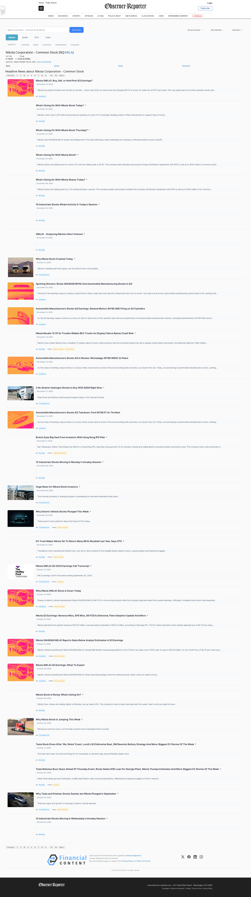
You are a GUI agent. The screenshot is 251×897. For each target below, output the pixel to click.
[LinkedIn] (195, 860)
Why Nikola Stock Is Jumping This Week (59, 719)
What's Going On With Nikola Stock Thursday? (63, 130)
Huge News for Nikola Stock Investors (58, 486)
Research (186, 66)
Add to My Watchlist (44, 62)
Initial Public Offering (59, 453)
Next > (61, 75)
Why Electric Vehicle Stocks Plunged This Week (63, 511)
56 (56, 75)
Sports (76, 16)
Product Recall (69, 349)
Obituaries (131, 16)
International (60, 44)
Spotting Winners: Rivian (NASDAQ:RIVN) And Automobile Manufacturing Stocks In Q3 (84, 283)
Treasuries (74, 44)
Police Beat (114, 16)
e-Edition (197, 16)
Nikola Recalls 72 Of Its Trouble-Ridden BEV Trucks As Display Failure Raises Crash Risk (86, 333)
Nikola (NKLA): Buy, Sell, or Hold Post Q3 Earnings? (64, 80)
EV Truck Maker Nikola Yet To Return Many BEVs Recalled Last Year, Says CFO (80, 541)
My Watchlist (216, 30)
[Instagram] (201, 860)
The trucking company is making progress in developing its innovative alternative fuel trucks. (78, 496)
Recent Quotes (194, 30)
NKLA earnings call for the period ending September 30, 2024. (65, 575)
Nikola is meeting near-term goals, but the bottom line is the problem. (68, 268)
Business (63, 16)
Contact (188, 888)
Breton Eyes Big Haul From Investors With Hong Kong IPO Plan (71, 437)
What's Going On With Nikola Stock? (57, 154)
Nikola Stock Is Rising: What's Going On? (60, 694)
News (51, 16)
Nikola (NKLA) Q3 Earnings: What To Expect (60, 665)
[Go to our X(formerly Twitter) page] (46, 890)
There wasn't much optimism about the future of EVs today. (64, 521)
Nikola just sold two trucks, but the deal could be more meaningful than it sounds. (74, 729)
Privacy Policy (127, 861)
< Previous (10, 75)
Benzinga (42, 121)
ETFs (37, 37)
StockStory (42, 96)
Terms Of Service (143, 861)
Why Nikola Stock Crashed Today (55, 258)
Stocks (25, 37)
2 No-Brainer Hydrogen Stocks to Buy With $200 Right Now (70, 387)
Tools (47, 37)
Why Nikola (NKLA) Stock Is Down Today (58, 590)
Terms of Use (196, 888)
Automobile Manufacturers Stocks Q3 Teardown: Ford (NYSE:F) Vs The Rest (78, 412)
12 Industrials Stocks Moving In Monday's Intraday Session (70, 462)
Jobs (161, 16)
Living (100, 16)
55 (51, 75)
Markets (11, 37)
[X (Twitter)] (183, 860)
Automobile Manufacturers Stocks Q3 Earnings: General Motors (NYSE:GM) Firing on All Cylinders (90, 308)
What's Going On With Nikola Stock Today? (61, 105)
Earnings (60, 581)
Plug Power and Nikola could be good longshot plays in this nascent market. (71, 397)
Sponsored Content (178, 16)
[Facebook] (189, 860)
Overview (25, 44)
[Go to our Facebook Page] (40, 890)
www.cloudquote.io (133, 855)
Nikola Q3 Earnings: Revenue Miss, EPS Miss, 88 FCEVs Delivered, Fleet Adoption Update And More (92, 615)
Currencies (46, 44)
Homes (41, 3)
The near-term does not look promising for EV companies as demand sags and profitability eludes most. (84, 754)
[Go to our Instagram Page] (51, 890)
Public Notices (51, 3)
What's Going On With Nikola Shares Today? (62, 179)
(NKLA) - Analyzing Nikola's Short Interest (60, 234)
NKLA (69, 52)
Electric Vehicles (58, 349)
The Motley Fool (44, 275)
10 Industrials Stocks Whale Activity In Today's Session (68, 204)
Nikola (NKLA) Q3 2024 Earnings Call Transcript (64, 566)
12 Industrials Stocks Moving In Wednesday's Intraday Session (72, 818)
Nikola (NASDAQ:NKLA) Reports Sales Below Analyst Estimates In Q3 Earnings (79, 640)
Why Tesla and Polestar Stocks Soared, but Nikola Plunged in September (77, 793)
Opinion (89, 16)
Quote (56, 66)
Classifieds (148, 16)
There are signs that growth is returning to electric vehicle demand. (67, 803)
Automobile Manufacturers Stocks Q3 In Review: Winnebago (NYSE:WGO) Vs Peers (82, 358)
